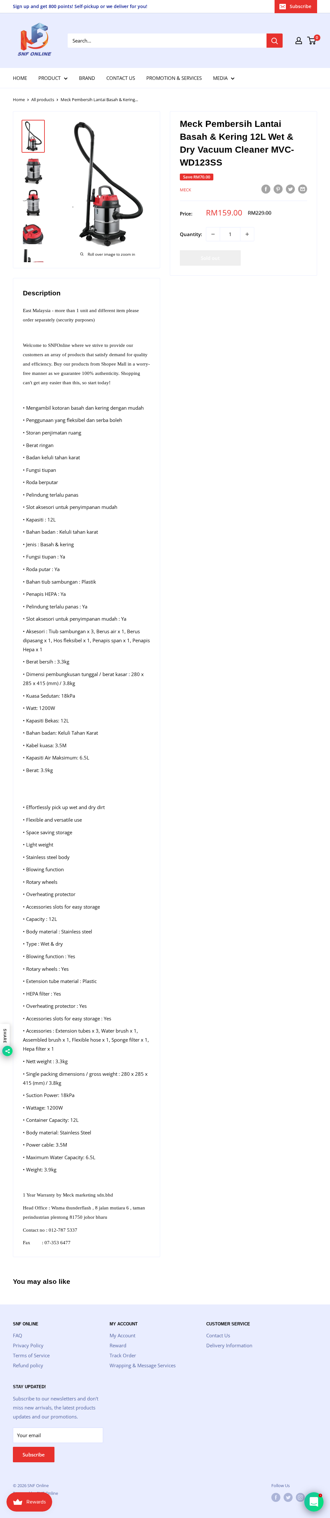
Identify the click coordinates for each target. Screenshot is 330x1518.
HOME (20, 78)
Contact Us (218, 1335)
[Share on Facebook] (265, 189)
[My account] (299, 40)
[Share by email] (302, 189)
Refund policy (28, 1365)
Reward (118, 1345)
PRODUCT (49, 78)
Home (19, 99)
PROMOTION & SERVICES (174, 78)
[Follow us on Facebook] (275, 1497)
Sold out (210, 258)
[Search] (275, 40)
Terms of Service (31, 1355)
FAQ (17, 1335)
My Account (122, 1335)
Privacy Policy (28, 1345)
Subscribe (300, 6)
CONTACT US (120, 78)
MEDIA (220, 78)
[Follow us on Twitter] (288, 1497)
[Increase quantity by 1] (247, 234)
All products (42, 99)
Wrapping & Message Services (143, 1365)
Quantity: (191, 234)
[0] (312, 40)
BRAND (87, 78)
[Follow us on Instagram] (300, 1497)
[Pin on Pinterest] (278, 189)
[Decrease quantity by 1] (213, 234)
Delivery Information (229, 1345)
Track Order (123, 1355)
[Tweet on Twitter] (290, 189)
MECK (185, 190)
